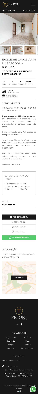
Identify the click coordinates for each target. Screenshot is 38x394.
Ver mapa (19, 278)
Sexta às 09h (20, 222)
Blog (27, 341)
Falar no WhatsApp (20, 237)
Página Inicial (11, 337)
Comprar (10, 348)
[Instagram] (17, 324)
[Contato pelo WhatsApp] (33, 389)
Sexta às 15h (20, 232)
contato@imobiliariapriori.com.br (20, 370)
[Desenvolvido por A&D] (19, 391)
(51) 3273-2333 (10, 366)
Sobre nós (11, 341)
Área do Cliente (27, 348)
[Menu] (33, 4)
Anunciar (27, 337)
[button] (20, 43)
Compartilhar (30, 11)
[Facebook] (21, 324)
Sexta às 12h (20, 227)
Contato (27, 344)
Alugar (11, 344)
